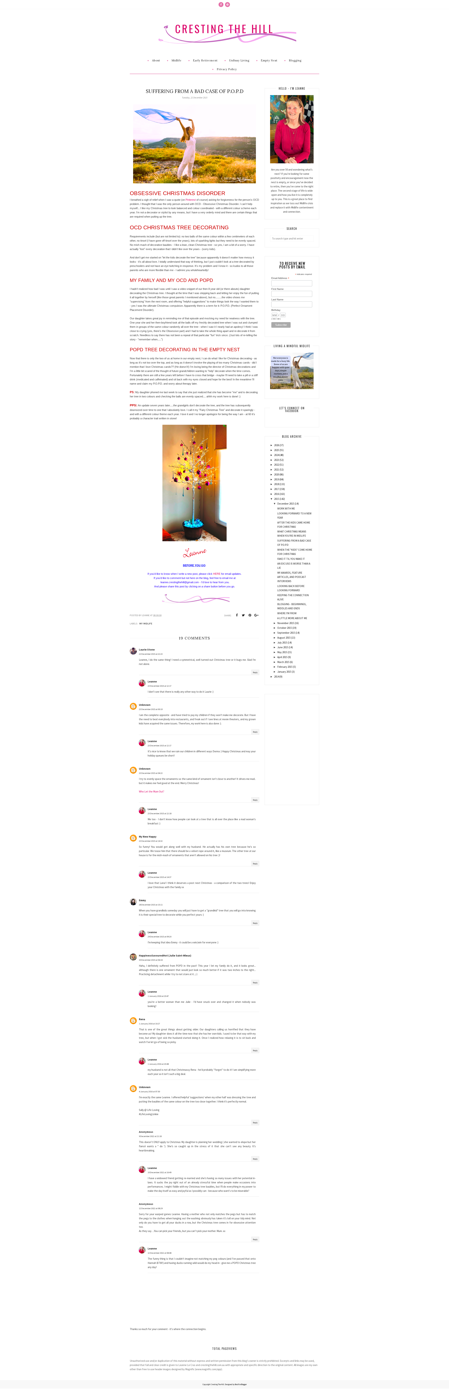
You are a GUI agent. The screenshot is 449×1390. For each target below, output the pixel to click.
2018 (276, 484)
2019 (276, 479)
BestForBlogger (241, 1384)
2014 (276, 676)
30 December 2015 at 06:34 (151, 960)
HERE (216, 573)
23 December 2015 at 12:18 (159, 813)
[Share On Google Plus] (256, 615)
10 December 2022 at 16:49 (159, 1172)
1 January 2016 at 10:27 (149, 1023)
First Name (277, 289)
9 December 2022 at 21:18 (150, 1136)
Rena (142, 1019)
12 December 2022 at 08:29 (151, 1208)
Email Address (280, 278)
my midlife (145, 623)
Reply (255, 672)
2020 (276, 474)
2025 (276, 450)
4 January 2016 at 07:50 (149, 1091)
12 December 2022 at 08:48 (159, 1253)
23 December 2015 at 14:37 (159, 877)
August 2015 (284, 637)
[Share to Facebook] (237, 615)
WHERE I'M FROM (286, 613)
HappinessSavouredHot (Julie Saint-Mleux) (165, 955)
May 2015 (282, 652)
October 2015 (284, 627)
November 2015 (285, 623)
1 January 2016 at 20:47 (158, 996)
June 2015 (282, 647)
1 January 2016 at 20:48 (158, 1064)
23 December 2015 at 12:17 (159, 686)
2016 (276, 494)
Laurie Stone (147, 649)
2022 (276, 464)
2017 (276, 489)
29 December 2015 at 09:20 (159, 936)
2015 (276, 499)
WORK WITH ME (286, 508)
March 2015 (283, 662)
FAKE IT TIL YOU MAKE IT (291, 559)
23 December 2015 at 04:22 (151, 773)
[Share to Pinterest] (250, 615)
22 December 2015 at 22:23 (151, 654)
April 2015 (282, 657)
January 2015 (284, 671)
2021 (276, 469)
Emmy (142, 900)
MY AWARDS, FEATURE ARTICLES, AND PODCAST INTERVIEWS (291, 577)
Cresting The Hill (224, 28)
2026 (276, 445)
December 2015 (285, 503)
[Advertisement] (292, 746)
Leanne (152, 681)
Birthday (275, 310)
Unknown (144, 704)
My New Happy (147, 836)
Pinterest (191, 199)
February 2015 (285, 666)
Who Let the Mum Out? (151, 791)
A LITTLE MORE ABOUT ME (292, 618)
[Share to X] (243, 615)
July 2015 (282, 642)
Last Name (277, 299)
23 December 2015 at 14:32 (151, 841)
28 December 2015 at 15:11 (151, 904)
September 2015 (286, 632)
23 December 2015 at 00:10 (151, 709)
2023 (276, 460)
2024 (276, 455)
